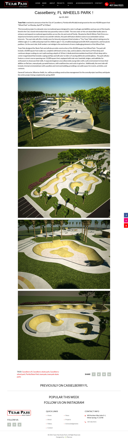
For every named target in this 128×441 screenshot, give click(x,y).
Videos (70, 3)
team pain (43, 374)
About (52, 3)
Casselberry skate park (41, 372)
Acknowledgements (84, 3)
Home (37, 3)
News (44, 3)
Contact (98, 3)
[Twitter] (99, 374)
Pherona (69, 437)
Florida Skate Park (32, 374)
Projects (60, 3)
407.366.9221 (116, 5)
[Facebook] (94, 374)
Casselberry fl (27, 372)
